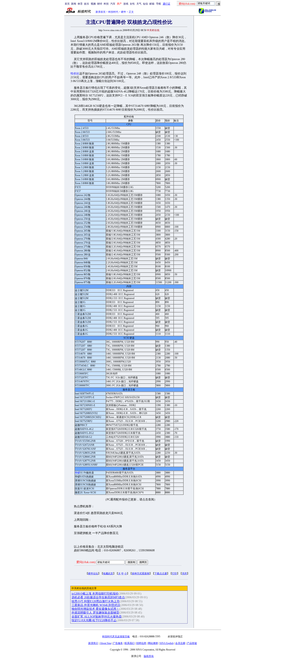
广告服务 (118, 643)
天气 (138, 3)
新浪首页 (101, 11)
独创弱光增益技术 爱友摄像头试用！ (95, 608)
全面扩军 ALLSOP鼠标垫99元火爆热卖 (97, 616)
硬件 (123, 11)
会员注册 (180, 643)
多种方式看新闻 (140, 573)
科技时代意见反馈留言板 (116, 636)
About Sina (105, 643)
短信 (145, 3)
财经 (99, 3)
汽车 (112, 3)
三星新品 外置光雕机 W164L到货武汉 (96, 605)
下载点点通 (160, 573)
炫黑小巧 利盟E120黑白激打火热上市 (96, 601)
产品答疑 (192, 643)
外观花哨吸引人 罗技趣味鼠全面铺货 (95, 612)
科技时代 (113, 11)
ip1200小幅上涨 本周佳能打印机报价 (95, 593)
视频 (93, 3)
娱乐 (86, 3)
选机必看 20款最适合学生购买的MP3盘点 (98, 597)
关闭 (184, 573)
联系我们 (130, 643)
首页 (67, 3)
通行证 (166, 3)
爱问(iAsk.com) (86, 562)
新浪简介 (93, 643)
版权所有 (149, 656)
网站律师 (153, 643)
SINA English (167, 643)
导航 (158, 3)
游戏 (125, 3)
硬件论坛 (93, 573)
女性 (132, 3)
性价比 (75, 73)
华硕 (77, 472)
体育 (80, 3)
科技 (106, 3)
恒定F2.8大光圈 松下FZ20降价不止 (94, 620)
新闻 (73, 3)
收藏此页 (108, 573)
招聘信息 (141, 643)
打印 (174, 573)
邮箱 (151, 3)
